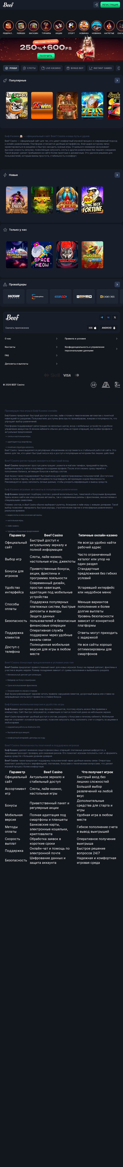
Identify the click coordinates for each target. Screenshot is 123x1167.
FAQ (7, 355)
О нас (8, 338)
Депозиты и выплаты (16, 363)
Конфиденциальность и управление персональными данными (84, 349)
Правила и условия (75, 338)
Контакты (10, 347)
